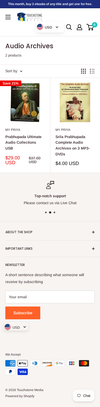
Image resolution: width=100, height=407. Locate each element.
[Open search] (69, 27)
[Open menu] (8, 17)
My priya (12, 130)
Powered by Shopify (19, 396)
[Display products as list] (92, 71)
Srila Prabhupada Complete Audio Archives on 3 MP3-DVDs (72, 145)
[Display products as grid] (83, 71)
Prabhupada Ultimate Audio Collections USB (23, 142)
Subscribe (22, 313)
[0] (90, 27)
